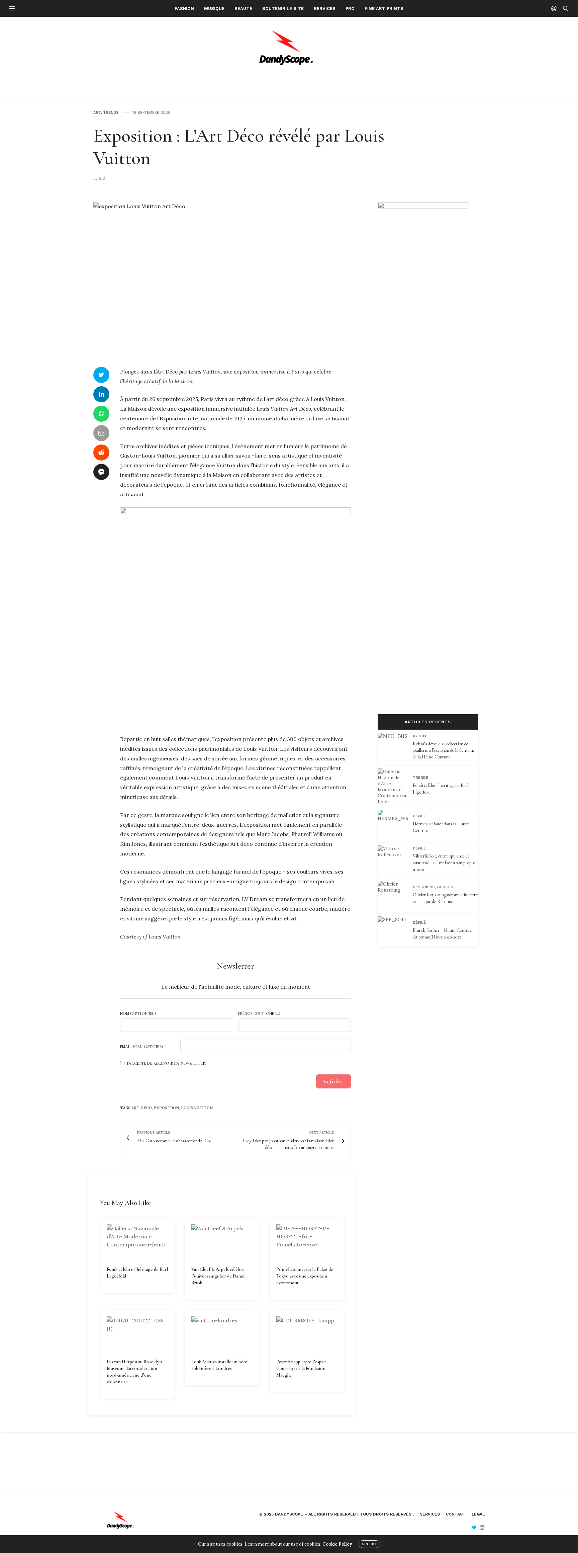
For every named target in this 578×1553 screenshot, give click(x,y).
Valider (333, 1081)
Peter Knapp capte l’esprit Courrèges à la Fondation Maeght (301, 1368)
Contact (456, 1514)
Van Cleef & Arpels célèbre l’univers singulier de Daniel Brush (218, 1276)
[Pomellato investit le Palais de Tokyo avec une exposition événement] (307, 1242)
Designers (424, 887)
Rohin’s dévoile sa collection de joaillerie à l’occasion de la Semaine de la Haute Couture (444, 750)
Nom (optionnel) (138, 1013)
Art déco (141, 1108)
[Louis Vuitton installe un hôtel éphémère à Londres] (222, 1334)
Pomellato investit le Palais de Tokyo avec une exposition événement (304, 1276)
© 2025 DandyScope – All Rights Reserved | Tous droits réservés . (336, 1514)
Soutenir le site (283, 8)
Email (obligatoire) (141, 1046)
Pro (350, 8)
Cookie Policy (337, 1544)
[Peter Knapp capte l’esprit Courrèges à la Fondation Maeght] (307, 1334)
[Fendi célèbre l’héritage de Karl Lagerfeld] (137, 1242)
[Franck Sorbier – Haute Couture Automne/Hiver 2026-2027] (395, 931)
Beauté (243, 8)
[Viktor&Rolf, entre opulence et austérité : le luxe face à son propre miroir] (395, 860)
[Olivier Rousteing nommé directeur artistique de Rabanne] (395, 896)
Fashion (184, 8)
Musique (214, 8)
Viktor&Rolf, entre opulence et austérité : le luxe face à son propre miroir (444, 862)
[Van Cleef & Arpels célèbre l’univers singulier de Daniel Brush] (222, 1242)
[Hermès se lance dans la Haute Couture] (395, 825)
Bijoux (419, 736)
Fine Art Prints (384, 8)
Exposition (166, 1108)
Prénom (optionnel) (259, 1013)
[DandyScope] (289, 50)
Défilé (419, 816)
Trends (111, 112)
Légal (478, 1514)
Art (97, 112)
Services (324, 8)
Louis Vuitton (197, 1108)
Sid (102, 178)
